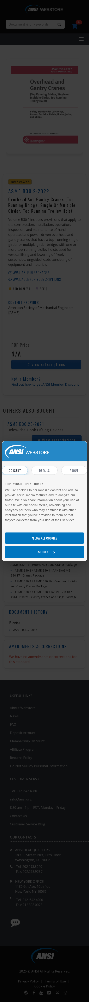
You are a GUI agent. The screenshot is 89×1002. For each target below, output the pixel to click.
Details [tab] (44, 470)
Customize (42, 552)
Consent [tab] (15, 470)
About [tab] (74, 470)
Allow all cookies (45, 538)
